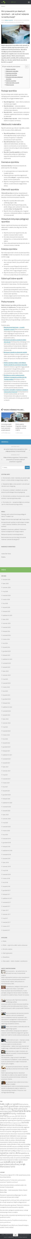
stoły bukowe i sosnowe (25, 1150)
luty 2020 (5, 834)
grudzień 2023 (7, 651)
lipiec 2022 (6, 719)
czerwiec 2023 (7, 675)
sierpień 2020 (6, 810)
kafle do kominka (5, 1123)
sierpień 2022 (6, 715)
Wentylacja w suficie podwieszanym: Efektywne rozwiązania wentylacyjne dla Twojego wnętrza (15, 377)
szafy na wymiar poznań (17, 1158)
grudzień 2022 (7, 699)
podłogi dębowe (15, 1146)
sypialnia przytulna (12, 1155)
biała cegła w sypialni (9, 1104)
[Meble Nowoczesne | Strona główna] (11, 2)
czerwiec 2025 (7, 623)
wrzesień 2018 (7, 854)
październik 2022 (7, 707)
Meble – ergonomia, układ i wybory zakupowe (15, 945)
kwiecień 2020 (7, 826)
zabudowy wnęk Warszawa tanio (12, 1165)
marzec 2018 (6, 878)
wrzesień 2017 (7, 902)
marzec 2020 (6, 830)
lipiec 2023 (6, 671)
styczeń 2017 (6, 930)
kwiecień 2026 (7, 595)
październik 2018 (7, 850)
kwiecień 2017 (7, 922)
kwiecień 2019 (7, 838)
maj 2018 (5, 870)
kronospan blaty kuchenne (19, 1129)
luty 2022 (5, 739)
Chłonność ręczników (11, 75)
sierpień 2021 (6, 763)
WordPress (11, 1237)
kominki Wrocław (15, 1125)
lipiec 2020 (6, 814)
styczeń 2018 (6, 886)
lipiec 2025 (6, 619)
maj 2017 (5, 918)
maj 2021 (5, 775)
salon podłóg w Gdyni (14, 1151)
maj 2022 (5, 727)
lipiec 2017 (6, 910)
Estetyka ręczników (11, 80)
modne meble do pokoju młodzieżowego (12, 1140)
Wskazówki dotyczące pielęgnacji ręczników (14, 78)
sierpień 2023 (6, 667)
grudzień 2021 (7, 747)
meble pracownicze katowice (15, 1135)
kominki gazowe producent (16, 1122)
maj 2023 (5, 679)
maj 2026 (5, 591)
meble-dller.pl (9, 20)
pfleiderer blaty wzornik (18, 1144)
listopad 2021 (6, 751)
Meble (3, 6)
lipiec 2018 (6, 862)
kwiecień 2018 (7, 874)
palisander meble (5, 1144)
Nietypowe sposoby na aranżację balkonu (12, 534)
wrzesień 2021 (7, 759)
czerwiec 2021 (7, 771)
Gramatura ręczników (11, 73)
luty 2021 (5, 787)
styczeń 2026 (6, 607)
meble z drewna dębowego (18, 1138)
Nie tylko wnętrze (7, 949)
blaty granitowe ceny (13, 1106)
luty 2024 (5, 643)
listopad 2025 (6, 611)
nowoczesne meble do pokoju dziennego (12, 1142)
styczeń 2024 (6, 647)
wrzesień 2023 (7, 663)
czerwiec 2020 (7, 818)
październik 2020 (7, 803)
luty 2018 (5, 882)
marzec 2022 (6, 735)
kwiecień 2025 (7, 627)
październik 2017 (7, 898)
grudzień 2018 (7, 842)
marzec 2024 (6, 639)
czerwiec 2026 (7, 587)
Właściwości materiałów (12, 71)
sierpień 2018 (6, 858)
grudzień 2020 (7, 795)
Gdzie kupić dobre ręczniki (12, 82)
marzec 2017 (6, 926)
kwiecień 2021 (7, 779)
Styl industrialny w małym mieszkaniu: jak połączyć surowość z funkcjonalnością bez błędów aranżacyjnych (14, 1053)
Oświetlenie (6, 957)
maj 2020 (5, 822)
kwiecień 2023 (7, 683)
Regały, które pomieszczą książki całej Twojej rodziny (15, 519)
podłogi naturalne (23, 1146)
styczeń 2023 (6, 695)
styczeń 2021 (6, 791)
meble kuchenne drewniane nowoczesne (12, 1134)
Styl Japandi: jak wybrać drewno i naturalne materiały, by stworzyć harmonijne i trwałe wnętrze (14, 1069)
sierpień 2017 (6, 906)
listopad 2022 (6, 703)
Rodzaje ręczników (11, 69)
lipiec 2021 (6, 767)
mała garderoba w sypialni (20, 1131)
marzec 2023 (6, 687)
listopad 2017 (6, 894)
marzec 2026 (6, 599)
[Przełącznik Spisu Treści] (26, 66)
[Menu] (29, 2)
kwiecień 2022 (7, 731)
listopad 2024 (6, 631)
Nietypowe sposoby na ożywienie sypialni (15, 352)
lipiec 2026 (6, 583)
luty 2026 (5, 603)
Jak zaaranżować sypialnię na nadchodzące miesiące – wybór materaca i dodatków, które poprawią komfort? (15, 524)
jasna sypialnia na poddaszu (21, 1120)
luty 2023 (5, 691)
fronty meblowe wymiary (12, 1114)
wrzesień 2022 (7, 711)
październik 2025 (7, 615)
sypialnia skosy (21, 1155)
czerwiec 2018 (7, 866)
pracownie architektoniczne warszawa (11, 1148)
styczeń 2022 (6, 743)
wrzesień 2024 (7, 635)
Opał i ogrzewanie (7, 953)
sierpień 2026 (6, 579)
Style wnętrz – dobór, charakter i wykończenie (15, 961)
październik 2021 (7, 755)
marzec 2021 (6, 783)
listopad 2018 (6, 846)
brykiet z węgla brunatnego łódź (15, 1107)
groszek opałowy (11, 1116)
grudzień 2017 (7, 890)
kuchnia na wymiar (5, 1131)
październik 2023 (7, 659)
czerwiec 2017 (7, 914)
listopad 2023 (6, 655)
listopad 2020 (6, 799)
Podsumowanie (10, 84)
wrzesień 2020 (7, 806)
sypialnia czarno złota (10, 1153)
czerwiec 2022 (7, 723)
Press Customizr (23, 1237)
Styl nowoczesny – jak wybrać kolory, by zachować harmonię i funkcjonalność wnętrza (14, 973)
